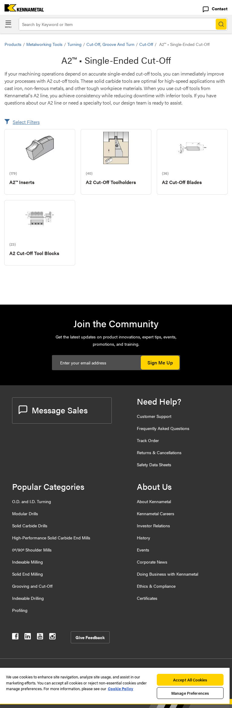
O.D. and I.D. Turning (31, 501)
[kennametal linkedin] (27, 637)
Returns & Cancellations (159, 452)
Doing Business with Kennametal (167, 574)
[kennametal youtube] (40, 637)
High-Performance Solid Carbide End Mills (51, 538)
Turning (74, 44)
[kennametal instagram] (52, 637)
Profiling (19, 610)
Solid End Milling (27, 574)
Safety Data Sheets (154, 464)
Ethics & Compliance (156, 586)
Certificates (147, 598)
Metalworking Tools (44, 44)
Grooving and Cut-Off (32, 586)
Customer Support (154, 416)
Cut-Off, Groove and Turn (110, 44)
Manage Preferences (190, 693)
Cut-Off (146, 44)
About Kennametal (154, 501)
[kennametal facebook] (15, 637)
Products (13, 44)
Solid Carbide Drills (29, 525)
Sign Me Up (160, 362)
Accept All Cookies (190, 680)
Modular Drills (25, 513)
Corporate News (152, 562)
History (143, 538)
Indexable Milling (27, 562)
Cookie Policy (120, 688)
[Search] (221, 24)
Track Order (148, 440)
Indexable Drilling (28, 598)
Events (143, 550)
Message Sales (60, 410)
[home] (22, 9)
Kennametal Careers (155, 513)
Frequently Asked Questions (163, 428)
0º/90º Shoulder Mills (32, 550)
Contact (219, 8)
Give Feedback (90, 637)
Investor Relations (153, 525)
